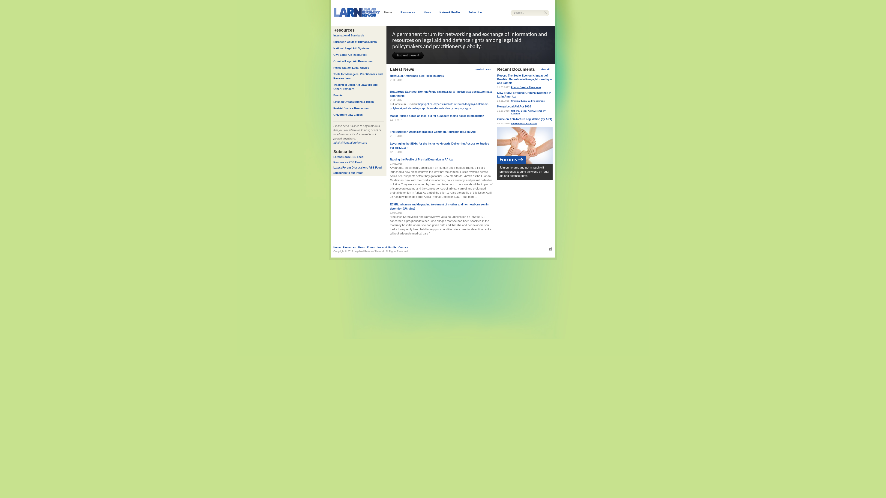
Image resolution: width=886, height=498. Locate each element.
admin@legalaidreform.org (350, 142)
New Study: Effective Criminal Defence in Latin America (524, 94)
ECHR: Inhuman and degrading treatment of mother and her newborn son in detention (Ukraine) (439, 206)
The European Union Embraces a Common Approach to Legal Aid (433, 131)
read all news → (485, 69)
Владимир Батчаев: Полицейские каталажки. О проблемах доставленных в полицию (441, 94)
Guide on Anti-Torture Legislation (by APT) (524, 119)
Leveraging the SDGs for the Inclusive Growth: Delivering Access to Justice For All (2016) (439, 145)
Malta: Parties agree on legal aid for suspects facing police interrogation (437, 116)
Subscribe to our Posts (348, 173)
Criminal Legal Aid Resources (528, 101)
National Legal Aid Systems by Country (528, 112)
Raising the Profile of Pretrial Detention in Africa (421, 159)
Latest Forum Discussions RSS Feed (357, 167)
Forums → (511, 160)
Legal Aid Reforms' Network (369, 251)
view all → (547, 69)
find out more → (408, 55)
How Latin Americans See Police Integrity (417, 75)
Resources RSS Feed (347, 162)
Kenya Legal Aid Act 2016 (514, 106)
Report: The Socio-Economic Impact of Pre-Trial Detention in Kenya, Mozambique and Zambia (524, 79)
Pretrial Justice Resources (526, 87)
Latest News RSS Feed (348, 157)
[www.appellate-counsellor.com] (549, 249)
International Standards (524, 123)
